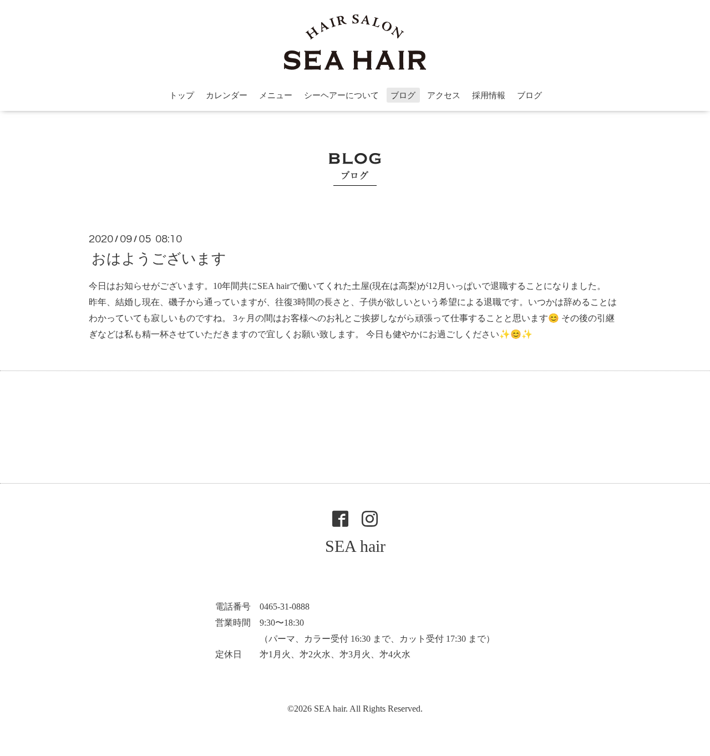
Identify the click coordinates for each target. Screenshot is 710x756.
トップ (181, 95)
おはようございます (159, 259)
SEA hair (355, 546)
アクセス (443, 95)
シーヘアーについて (341, 95)
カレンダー (226, 95)
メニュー (275, 95)
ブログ (402, 95)
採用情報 (488, 95)
